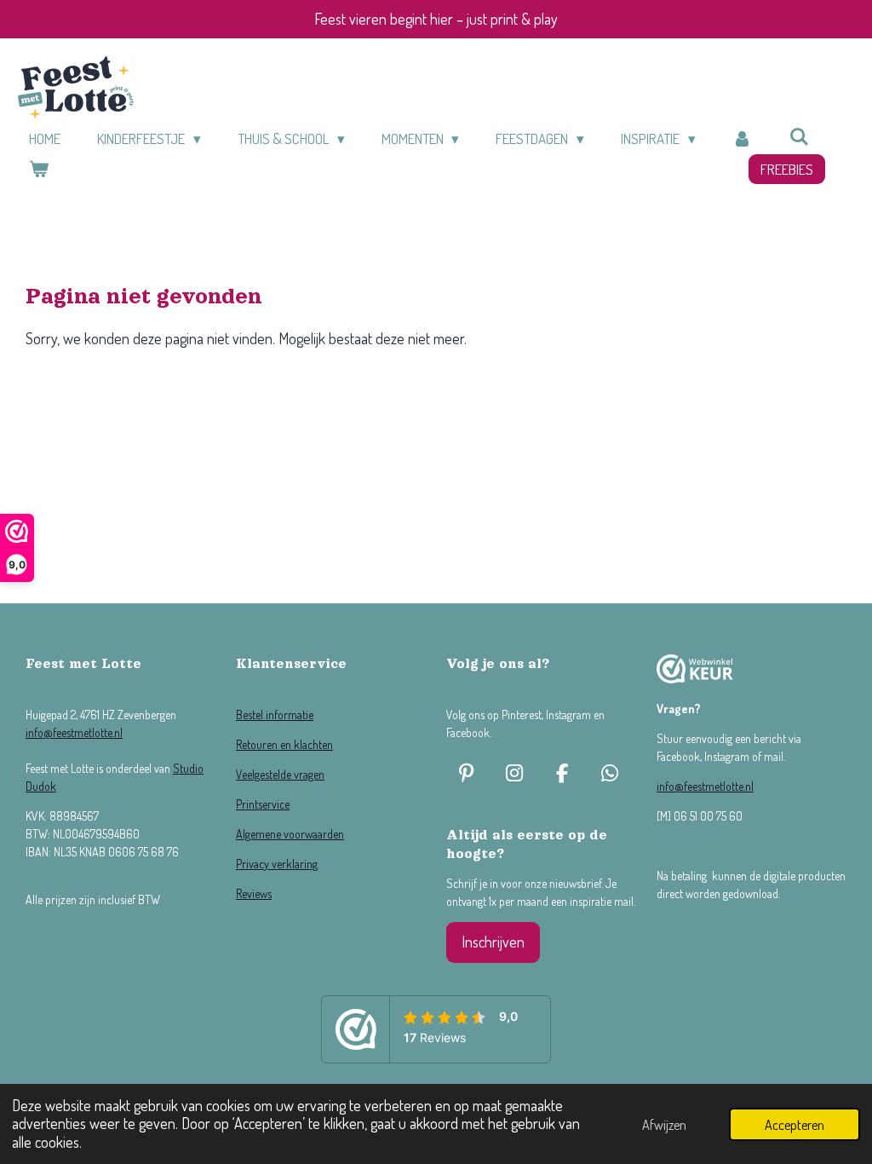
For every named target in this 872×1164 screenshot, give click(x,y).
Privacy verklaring (277, 863)
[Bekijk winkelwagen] (39, 169)
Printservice (263, 804)
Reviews (254, 893)
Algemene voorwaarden (290, 834)
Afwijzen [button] (664, 1124)
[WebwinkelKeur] (695, 671)
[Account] (742, 139)
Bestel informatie (274, 714)
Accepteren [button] (794, 1124)
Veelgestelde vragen (280, 774)
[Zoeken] (799, 137)
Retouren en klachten (284, 744)
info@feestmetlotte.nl (74, 732)
